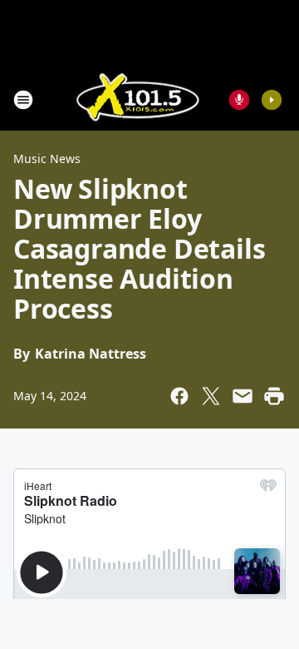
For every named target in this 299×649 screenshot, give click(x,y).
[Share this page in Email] (242, 396)
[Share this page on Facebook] (179, 396)
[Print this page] (274, 396)
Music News (47, 158)
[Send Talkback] (239, 100)
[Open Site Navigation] (23, 100)
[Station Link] (137, 99)
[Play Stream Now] (272, 100)
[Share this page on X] (211, 396)
